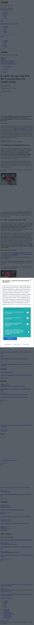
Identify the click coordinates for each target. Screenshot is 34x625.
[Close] (30, 280)
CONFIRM (10, 338)
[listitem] (17, 309)
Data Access (17, 344)
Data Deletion (8, 344)
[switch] (28, 312)
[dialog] (17, 312)
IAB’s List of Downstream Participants (19, 304)
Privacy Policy (26, 344)
